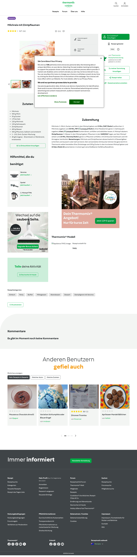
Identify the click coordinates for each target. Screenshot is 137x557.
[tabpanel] (68, 411)
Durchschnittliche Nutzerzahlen (51, 518)
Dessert (67, 295)
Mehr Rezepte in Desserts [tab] (18, 377)
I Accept (76, 102)
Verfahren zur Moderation (17, 525)
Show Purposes (60, 102)
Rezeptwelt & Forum (78, 482)
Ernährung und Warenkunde (81, 502)
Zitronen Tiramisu (79, 415)
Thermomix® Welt (77, 485)
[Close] (101, 58)
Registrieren (43, 488)
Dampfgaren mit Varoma (84, 295)
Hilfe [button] (83, 11)
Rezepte (73, 492)
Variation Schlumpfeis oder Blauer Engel (52, 416)
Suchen (104, 478)
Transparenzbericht (46, 521)
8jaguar (15, 418)
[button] (116, 4)
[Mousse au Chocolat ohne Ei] (22, 396)
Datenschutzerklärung (78, 518)
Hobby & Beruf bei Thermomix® (82, 508)
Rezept (10, 478)
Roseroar (77, 419)
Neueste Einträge (45, 495)
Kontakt (105, 524)
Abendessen (55, 295)
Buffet (30, 295)
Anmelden (43, 484)
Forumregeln (12, 521)
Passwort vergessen (46, 491)
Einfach (12, 295)
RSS (103, 527)
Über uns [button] (74, 11)
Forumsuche (106, 485)
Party (21, 295)
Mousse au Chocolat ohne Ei (21, 414)
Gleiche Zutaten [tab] (53, 377)
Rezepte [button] (55, 11)
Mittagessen (41, 295)
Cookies (73, 521)
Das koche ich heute (78, 505)
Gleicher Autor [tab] (37, 377)
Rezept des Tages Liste (16, 492)
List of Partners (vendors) (47, 96)
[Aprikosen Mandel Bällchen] (115, 396)
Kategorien (11, 485)
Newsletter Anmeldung (81, 461)
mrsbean (46, 421)
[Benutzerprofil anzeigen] (104, 58)
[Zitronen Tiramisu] (84, 396)
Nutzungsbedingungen (16, 518)
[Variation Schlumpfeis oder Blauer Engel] (53, 396)
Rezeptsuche (12, 482)
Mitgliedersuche (108, 489)
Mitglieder (74, 489)
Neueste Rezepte (14, 489)
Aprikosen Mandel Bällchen (114, 414)
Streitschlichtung (45, 531)
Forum (72, 478)
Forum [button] (64, 11)
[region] (69, 82)
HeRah (107, 418)
